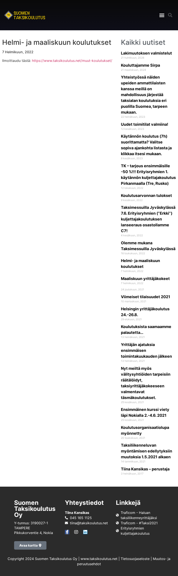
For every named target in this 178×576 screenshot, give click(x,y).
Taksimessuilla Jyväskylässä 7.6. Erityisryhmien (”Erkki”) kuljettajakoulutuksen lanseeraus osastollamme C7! (148, 219)
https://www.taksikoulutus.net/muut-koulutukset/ (72, 60)
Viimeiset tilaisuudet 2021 (145, 296)
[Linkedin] (85, 532)
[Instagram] (76, 532)
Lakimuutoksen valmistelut (146, 53)
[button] (162, 15)
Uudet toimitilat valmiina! (144, 124)
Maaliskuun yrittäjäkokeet (145, 278)
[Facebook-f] (67, 532)
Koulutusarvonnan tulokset (146, 195)
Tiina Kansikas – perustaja (145, 469)
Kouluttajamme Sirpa (140, 65)
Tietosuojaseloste (135, 559)
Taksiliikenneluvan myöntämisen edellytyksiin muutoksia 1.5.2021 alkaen (146, 451)
